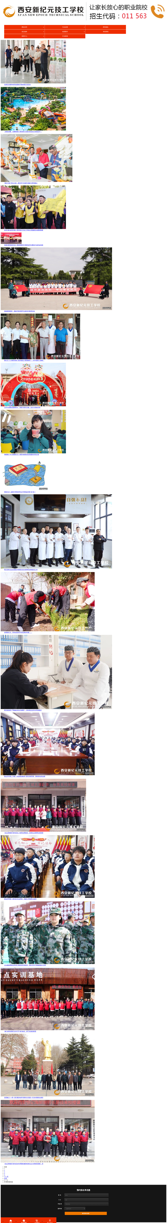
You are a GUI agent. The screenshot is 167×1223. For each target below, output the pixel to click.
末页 (5, 1178)
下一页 (6, 1176)
